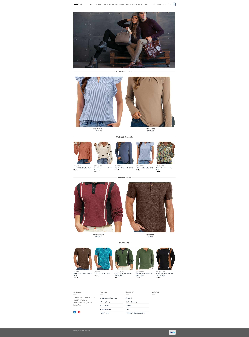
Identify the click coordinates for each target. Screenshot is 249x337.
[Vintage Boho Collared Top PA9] (165, 153)
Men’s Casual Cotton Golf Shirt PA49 (82, 274)
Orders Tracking (118, 4)
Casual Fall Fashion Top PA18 (82, 168)
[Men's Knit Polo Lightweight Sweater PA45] (145, 259)
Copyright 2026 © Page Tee (81, 330)
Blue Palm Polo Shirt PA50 (102, 274)
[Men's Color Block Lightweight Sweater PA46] (165, 259)
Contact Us (107, 4)
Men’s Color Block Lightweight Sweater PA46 (165, 274)
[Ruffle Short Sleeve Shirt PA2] (145, 153)
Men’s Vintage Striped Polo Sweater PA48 (123, 274)
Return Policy (143, 4)
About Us (93, 4)
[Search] (154, 4)
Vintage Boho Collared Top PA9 (164, 168)
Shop (99, 4)
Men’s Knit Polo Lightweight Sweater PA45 (144, 274)
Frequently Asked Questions (135, 313)
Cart (127, 309)
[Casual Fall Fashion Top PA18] (82, 153)
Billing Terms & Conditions (108, 298)
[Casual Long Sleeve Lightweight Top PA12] (103, 153)
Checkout (129, 305)
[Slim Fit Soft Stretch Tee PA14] (124, 153)
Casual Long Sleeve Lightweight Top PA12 (103, 168)
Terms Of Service (105, 309)
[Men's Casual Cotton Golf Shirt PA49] (82, 259)
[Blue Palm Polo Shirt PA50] (103, 259)
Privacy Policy (104, 313)
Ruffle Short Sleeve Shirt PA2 (144, 168)
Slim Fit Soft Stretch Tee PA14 (124, 168)
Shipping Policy (131, 4)
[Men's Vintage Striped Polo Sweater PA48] (124, 259)
